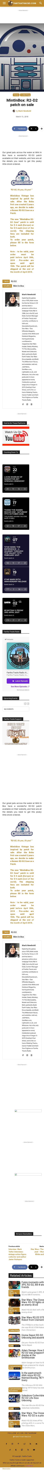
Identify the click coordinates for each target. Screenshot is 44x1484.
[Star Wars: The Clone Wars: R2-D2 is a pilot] (14, 1416)
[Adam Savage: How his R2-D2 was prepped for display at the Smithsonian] (14, 1353)
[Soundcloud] (36, 1444)
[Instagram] (27, 404)
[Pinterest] (18, 1444)
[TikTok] (10, 1449)
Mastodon (6, 1469)
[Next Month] (28, 703)
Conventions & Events (15, 1367)
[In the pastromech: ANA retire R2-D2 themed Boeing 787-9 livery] (14, 1376)
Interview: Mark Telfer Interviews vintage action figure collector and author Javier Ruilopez (17, 1254)
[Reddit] (24, 1444)
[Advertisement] (23, 15)
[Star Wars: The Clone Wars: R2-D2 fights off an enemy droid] (14, 1303)
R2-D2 (14, 281)
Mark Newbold (24, 111)
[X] (28, 1449)
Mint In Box (18, 286)
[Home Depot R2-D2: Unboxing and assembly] (14, 1338)
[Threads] (31, 404)
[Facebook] (23, 404)
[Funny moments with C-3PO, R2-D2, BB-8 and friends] (14, 1285)
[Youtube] (34, 1449)
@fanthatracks (22, 1436)
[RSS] (30, 1444)
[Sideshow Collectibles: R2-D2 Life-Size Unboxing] (14, 1398)
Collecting (25, 94)
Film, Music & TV (13, 1293)
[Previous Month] (25, 703)
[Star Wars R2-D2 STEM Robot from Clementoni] (14, 1320)
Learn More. (29, 1466)
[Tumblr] (16, 1449)
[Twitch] (22, 1449)
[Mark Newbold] (14, 111)
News (16, 94)
